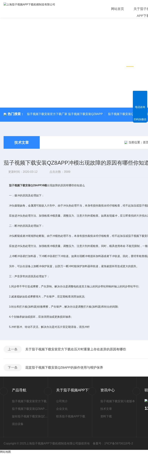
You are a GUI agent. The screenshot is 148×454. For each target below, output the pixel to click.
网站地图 (5, 451)
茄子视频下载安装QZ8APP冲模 (30, 408)
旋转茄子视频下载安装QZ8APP (30, 416)
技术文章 (21, 142)
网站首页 (117, 9)
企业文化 (62, 408)
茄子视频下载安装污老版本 (117, 401)
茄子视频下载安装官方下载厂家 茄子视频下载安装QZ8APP (65, 114)
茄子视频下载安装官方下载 (29, 401)
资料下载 (106, 416)
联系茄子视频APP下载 (70, 416)
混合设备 (17, 423)
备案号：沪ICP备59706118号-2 (113, 443)
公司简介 (62, 401)
